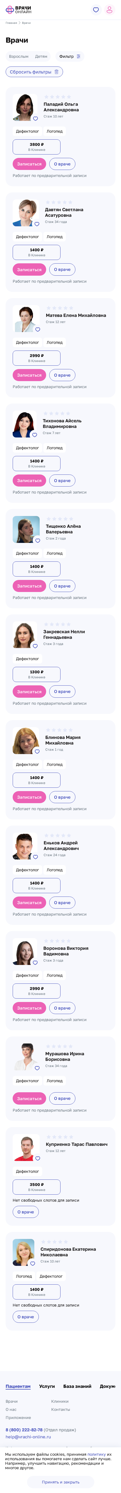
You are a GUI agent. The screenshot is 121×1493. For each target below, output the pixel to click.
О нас (11, 1409)
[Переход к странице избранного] (96, 9)
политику (97, 1454)
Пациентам (18, 1386)
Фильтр (66, 56)
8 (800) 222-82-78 (24, 1430)
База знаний (77, 1386)
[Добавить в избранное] (35, 118)
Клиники (60, 1401)
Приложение (18, 1417)
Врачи (12, 1401)
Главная (11, 22)
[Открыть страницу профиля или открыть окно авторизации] (109, 9)
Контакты (60, 1409)
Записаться (29, 163)
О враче (62, 163)
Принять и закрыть (60, 1482)
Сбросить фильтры (30, 72)
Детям (41, 56)
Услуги (47, 1386)
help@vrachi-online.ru (28, 1437)
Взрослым (18, 56)
